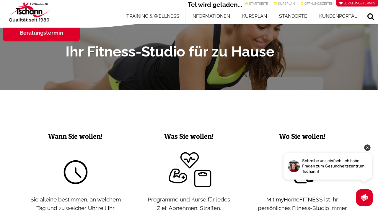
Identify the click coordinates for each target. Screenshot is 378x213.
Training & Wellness (152, 16)
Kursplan (254, 16)
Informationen (210, 16)
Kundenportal (338, 16)
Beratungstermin (41, 33)
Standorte (293, 16)
